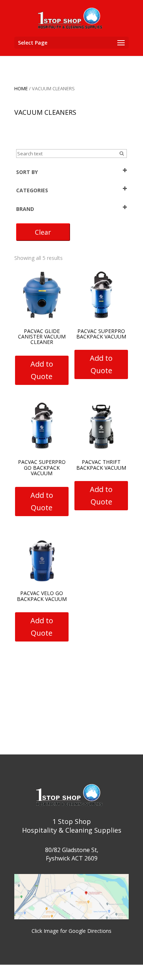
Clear (43, 232)
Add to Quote (41, 370)
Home (21, 88)
